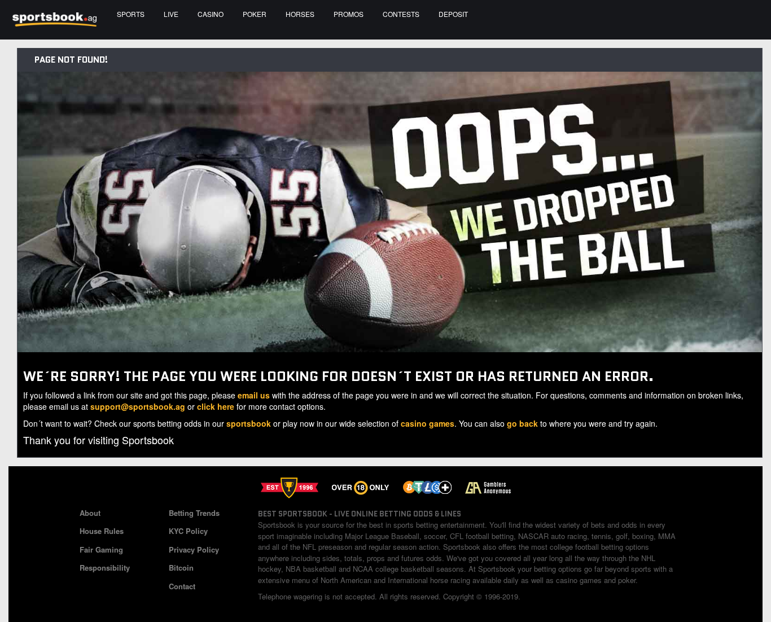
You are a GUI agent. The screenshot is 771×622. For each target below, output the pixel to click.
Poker (254, 14)
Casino (211, 14)
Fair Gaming (101, 549)
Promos (348, 14)
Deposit (453, 14)
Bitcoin (181, 567)
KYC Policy (188, 530)
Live (171, 14)
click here (215, 406)
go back (522, 423)
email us (254, 395)
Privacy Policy (194, 549)
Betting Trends (194, 512)
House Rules (102, 530)
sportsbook (248, 423)
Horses (300, 14)
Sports (130, 14)
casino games (427, 423)
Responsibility (105, 567)
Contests (401, 14)
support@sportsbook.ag (137, 406)
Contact (182, 586)
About (90, 512)
